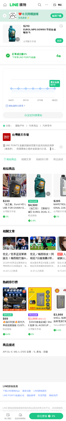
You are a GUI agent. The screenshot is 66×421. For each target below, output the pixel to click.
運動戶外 (19, 125)
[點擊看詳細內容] (14, 185)
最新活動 (26, 390)
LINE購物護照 (39, 390)
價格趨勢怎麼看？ (17, 105)
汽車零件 (47, 125)
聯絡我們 (53, 395)
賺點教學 (31, 395)
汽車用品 (33, 125)
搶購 (59, 40)
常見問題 (42, 395)
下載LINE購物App (11, 390)
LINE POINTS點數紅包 (13, 395)
